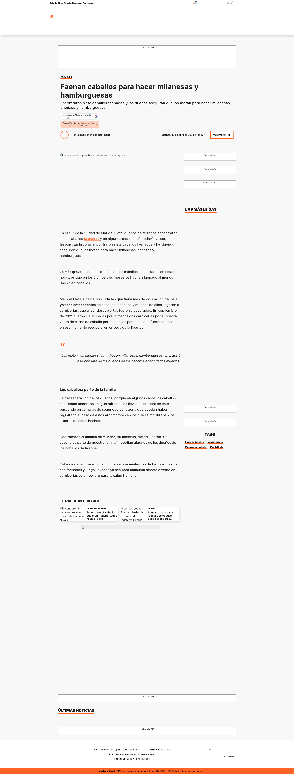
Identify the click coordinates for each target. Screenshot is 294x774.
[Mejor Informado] (147, 17)
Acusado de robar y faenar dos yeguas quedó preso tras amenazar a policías (160, 517)
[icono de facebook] (222, 16)
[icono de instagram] (235, 16)
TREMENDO (66, 77)
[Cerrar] (97, 124)
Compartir (219, 135)
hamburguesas (215, 442)
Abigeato (153, 508)
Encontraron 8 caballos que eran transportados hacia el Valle (102, 515)
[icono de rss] (242, 16)
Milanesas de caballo (196, 447)
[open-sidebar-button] (51, 17)
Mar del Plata (216, 447)
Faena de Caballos (194, 442)
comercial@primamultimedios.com (116, 750)
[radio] (185, 3)
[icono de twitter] (228, 16)
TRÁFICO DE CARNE (96, 508)
